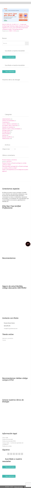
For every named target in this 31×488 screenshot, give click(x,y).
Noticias (4, 135)
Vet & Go (14, 160)
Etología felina (6, 132)
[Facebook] (8, 454)
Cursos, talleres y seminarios (9, 124)
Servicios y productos (7, 338)
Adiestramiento (6, 119)
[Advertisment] (15, 96)
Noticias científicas (7, 137)
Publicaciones (5, 138)
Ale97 (4, 169)
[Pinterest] (14, 454)
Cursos (4, 340)
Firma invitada (5, 133)
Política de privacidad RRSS (9, 441)
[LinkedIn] (16, 454)
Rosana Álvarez (6, 160)
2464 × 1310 (12, 31)
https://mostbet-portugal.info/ (10, 166)
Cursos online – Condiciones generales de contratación (12, 443)
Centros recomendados (8, 120)
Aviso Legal (5, 437)
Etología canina (6, 130)
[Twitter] (11, 454)
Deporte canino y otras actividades (11, 129)
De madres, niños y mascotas (10, 125)
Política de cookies (7, 446)
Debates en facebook (8, 127)
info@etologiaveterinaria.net (9, 328)
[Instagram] (22, 454)
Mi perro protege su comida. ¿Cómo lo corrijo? (15, 167)
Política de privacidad (7, 439)
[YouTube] (19, 454)
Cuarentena (5, 122)
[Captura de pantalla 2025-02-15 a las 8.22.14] (15, 15)
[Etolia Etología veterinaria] (16, 1)
